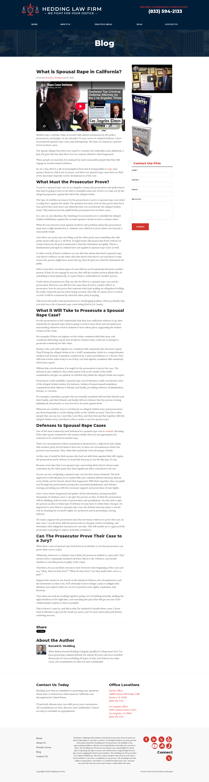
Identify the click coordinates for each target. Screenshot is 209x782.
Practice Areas (103, 24)
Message (137, 199)
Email (135, 190)
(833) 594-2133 (165, 11)
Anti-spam (168, 772)
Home (34, 24)
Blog (139, 24)
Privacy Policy (158, 772)
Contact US (171, 24)
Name (135, 170)
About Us (65, 24)
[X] (169, 758)
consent (109, 431)
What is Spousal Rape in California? (79, 71)
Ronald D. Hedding (53, 78)
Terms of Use (145, 772)
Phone (136, 180)
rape (109, 169)
